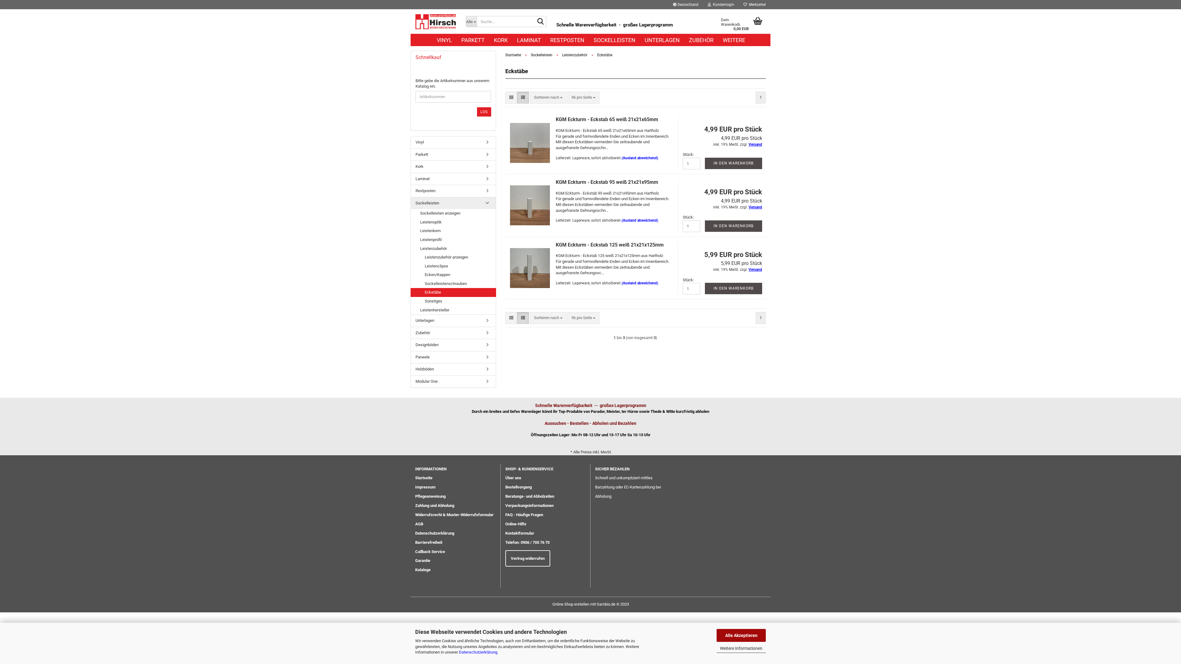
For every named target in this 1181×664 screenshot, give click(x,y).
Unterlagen (662, 40)
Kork (501, 40)
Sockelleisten (614, 40)
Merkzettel (756, 4)
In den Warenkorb (734, 163)
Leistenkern (430, 230)
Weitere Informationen (741, 648)
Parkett (473, 40)
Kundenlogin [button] (722, 4)
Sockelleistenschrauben (446, 283)
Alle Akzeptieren (741, 635)
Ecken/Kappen (437, 274)
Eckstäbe (433, 292)
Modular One (427, 381)
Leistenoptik (431, 222)
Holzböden (425, 369)
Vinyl (444, 40)
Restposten (567, 40)
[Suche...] (540, 21)
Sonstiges (433, 301)
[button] (685, 4)
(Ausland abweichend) (640, 158)
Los (484, 112)
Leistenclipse (436, 266)
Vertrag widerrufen (528, 558)
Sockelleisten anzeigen (440, 213)
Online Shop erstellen (570, 604)
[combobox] (548, 98)
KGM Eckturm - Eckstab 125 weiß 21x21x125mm (610, 245)
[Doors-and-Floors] (435, 21)
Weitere (734, 40)
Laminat (529, 40)
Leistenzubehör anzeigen (446, 257)
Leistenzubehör (433, 248)
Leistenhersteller (434, 310)
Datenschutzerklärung (478, 652)
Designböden (427, 344)
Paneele (423, 357)
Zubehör (701, 40)
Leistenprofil (431, 239)
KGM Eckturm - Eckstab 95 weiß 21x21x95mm (607, 182)
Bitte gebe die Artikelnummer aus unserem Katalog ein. (452, 83)
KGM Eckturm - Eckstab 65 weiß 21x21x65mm (607, 119)
